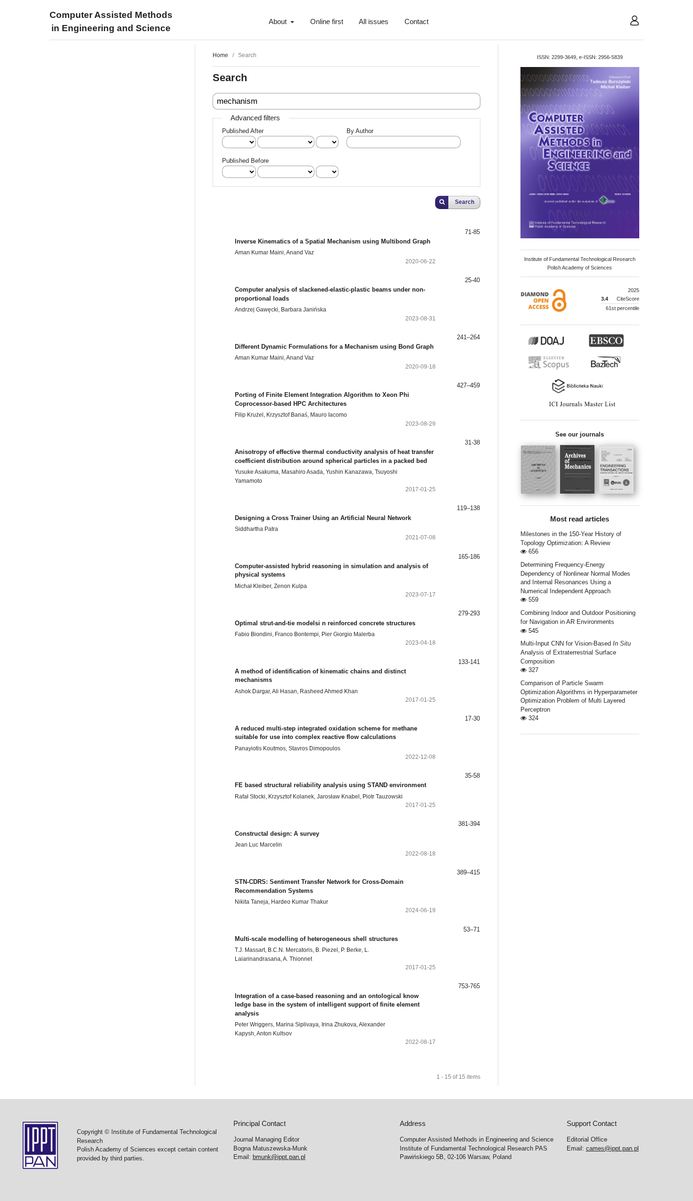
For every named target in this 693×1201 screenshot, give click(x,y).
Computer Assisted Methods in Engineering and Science (111, 22)
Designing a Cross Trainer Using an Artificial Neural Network (323, 517)
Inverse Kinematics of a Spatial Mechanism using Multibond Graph (332, 241)
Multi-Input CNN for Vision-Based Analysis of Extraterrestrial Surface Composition (575, 652)
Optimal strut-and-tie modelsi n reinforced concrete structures (325, 623)
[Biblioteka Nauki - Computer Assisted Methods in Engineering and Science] (579, 392)
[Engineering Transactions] (618, 496)
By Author (359, 130)
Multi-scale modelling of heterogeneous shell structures (316, 938)
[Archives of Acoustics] (540, 496)
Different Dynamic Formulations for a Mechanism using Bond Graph (334, 346)
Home (220, 55)
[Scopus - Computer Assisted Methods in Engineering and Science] (551, 368)
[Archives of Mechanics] (579, 496)
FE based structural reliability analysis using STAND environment (330, 785)
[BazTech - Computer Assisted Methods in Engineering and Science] (609, 368)
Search (464, 202)
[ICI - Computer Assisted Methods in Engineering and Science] (579, 407)
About (279, 21)
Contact (416, 21)
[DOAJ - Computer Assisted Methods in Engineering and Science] (556, 345)
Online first (326, 21)
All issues (373, 21)
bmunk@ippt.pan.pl (279, 1156)
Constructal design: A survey (277, 833)
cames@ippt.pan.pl (612, 1148)
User (627, 21)
